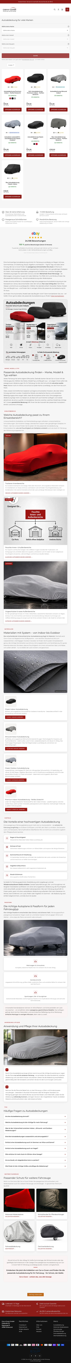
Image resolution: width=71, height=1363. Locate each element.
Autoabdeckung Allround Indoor (58, 92)
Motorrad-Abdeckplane (60, 1327)
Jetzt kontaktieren (57, 296)
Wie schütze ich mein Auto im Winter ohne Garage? (23, 1154)
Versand (38, 1331)
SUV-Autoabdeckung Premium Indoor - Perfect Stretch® (35, 93)
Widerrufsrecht (24, 1329)
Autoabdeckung (58, 1325)
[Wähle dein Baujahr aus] (68, 44)
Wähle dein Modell (8, 35)
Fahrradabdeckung (59, 1333)
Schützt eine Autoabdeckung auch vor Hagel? (21, 1148)
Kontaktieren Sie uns (28, 59)
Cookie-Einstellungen (35, 1361)
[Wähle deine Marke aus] (68, 26)
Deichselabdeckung (59, 1335)
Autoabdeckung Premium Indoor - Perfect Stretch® (12, 92)
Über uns (39, 1325)
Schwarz (13, 98)
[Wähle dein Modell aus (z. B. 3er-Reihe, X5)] (68, 35)
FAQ (37, 1327)
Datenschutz (23, 1327)
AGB (20, 1331)
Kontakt (38, 1329)
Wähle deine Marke (8, 26)
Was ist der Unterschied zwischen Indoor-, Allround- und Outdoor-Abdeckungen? (28, 1129)
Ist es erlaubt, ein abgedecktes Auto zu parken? (22, 1160)
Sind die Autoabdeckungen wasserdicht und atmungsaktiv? (26, 1136)
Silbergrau (15, 98)
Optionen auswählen (12, 109)
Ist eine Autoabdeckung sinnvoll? (17, 1116)
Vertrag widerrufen (35, 1294)
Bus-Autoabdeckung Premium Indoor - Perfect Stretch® (58, 138)
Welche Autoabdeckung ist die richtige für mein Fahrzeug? (26, 1122)
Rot (10, 98)
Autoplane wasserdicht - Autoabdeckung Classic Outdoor (13, 138)
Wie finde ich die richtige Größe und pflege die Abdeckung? (26, 1166)
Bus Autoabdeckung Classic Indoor (12, 183)
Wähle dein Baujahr (8, 44)
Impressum (22, 1325)
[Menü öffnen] (67, 9)
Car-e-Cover (29, 1359)
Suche (35, 55)
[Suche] (55, 9)
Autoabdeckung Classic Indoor (35, 137)
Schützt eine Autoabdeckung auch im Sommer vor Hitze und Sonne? (29, 1142)
